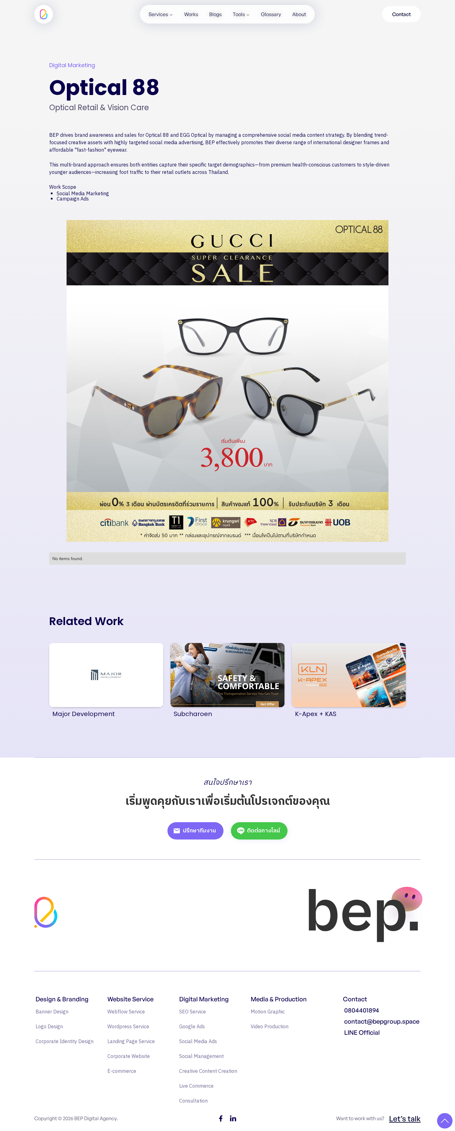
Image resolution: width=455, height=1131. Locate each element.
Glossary (271, 14)
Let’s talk (405, 1118)
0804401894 (361, 1010)
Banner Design (52, 1012)
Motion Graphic (268, 1012)
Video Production (269, 1027)
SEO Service (192, 1012)
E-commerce (121, 1071)
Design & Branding (62, 999)
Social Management (201, 1056)
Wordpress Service (128, 1027)
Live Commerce (196, 1086)
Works (191, 14)
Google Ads (192, 1027)
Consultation (193, 1101)
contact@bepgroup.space (381, 1021)
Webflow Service (126, 1012)
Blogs (215, 14)
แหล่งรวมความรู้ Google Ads (374, 1045)
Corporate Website (128, 1056)
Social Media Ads (198, 1042)
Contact (401, 14)
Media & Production (279, 999)
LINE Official (362, 1033)
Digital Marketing (204, 999)
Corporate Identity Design (64, 1042)
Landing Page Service (131, 1042)
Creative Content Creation (208, 1071)
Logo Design (49, 1027)
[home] (43, 14)
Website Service (130, 999)
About (299, 14)
